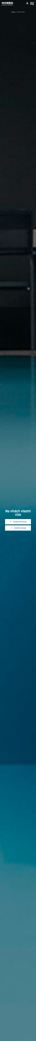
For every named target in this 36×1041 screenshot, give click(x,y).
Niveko (13, 12)
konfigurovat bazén (20, 522)
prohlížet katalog (20, 528)
